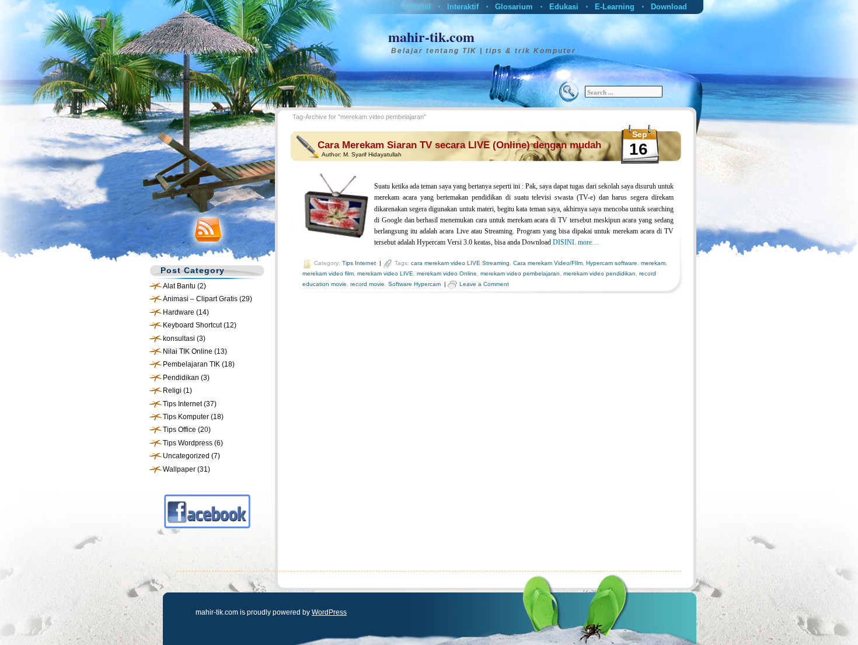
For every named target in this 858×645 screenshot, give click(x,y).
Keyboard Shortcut (192, 325)
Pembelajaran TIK (191, 364)
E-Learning (614, 6)
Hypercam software (611, 263)
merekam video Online (447, 273)
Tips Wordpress (187, 443)
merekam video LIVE (385, 273)
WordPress (329, 612)
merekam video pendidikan (599, 273)
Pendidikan (181, 378)
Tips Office (179, 430)
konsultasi (179, 338)
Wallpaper (179, 469)
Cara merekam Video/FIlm (548, 263)
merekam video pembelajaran (520, 273)
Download (669, 6)
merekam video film (328, 273)
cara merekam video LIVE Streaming (460, 263)
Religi (172, 390)
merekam (653, 263)
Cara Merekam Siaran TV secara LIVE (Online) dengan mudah (459, 145)
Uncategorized (186, 456)
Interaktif (463, 6)
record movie (367, 284)
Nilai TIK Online (187, 351)
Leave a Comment (484, 284)
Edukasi (563, 6)
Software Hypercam (414, 284)
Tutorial (417, 6)
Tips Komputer (186, 417)
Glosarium (514, 6)
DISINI (563, 242)
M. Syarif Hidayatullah (372, 154)
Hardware (178, 312)
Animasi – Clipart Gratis (200, 299)
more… (588, 242)
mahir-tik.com (431, 36)
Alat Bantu (179, 286)
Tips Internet (182, 404)
